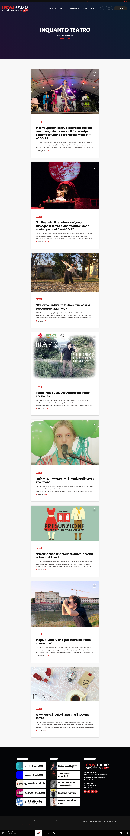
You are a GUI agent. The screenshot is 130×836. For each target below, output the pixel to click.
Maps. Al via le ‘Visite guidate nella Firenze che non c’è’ (63, 641)
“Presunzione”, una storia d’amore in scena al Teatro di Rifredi (64, 555)
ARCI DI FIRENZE (61, 821)
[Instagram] (124, 1)
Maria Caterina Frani (67, 802)
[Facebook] (126, 1)
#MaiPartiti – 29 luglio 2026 (34, 793)
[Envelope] (96, 791)
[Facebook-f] (88, 791)
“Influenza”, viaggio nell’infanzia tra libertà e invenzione (65, 480)
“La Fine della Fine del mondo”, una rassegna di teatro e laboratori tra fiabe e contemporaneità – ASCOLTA (62, 226)
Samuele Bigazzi (67, 766)
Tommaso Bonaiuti (64, 775)
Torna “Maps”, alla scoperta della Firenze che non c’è (63, 394)
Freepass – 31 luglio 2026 (33, 775)
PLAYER (120, 8)
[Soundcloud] (122, 1)
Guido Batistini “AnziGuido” (66, 784)
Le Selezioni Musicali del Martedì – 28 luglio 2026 (33, 802)
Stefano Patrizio (67, 793)
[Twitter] (92, 791)
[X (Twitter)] (119, 1)
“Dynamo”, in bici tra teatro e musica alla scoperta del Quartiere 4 (63, 306)
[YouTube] (117, 1)
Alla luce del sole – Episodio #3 (34, 784)
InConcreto (26, 825)
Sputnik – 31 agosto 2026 (33, 766)
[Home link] (11, 8)
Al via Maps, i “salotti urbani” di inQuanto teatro (62, 716)
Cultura (39, 122)
